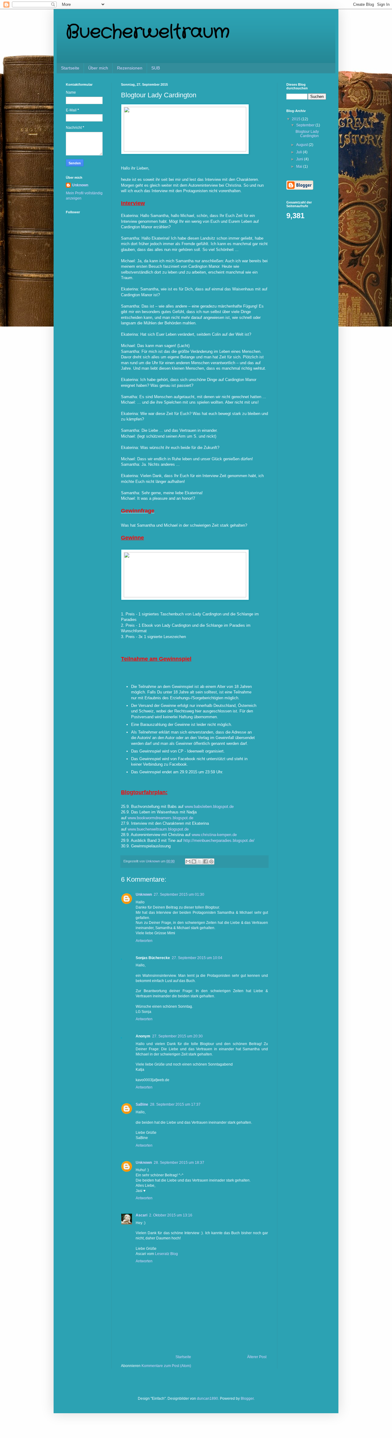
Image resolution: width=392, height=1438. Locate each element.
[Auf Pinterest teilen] (211, 861)
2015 (296, 119)
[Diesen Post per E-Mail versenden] (188, 861)
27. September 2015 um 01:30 (179, 894)
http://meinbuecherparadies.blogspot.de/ (218, 840)
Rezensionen (129, 67)
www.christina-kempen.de (214, 834)
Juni (300, 159)
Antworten (144, 941)
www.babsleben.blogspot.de (209, 806)
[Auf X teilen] (200, 861)
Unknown (144, 894)
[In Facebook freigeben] (205, 861)
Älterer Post (256, 1357)
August (302, 145)
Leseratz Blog (166, 1254)
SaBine (142, 1104)
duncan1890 (207, 1398)
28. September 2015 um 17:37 (175, 1104)
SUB (155, 67)
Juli (299, 152)
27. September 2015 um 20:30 (177, 1036)
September (305, 125)
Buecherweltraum (148, 32)
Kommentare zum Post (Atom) (166, 1366)
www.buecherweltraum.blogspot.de (158, 829)
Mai (299, 166)
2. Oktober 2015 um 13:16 (170, 1215)
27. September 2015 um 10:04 (197, 958)
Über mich (98, 67)
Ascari (141, 1215)
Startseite (70, 67)
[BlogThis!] (194, 861)
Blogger (247, 1398)
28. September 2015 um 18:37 (179, 1162)
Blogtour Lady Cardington (307, 133)
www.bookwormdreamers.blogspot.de (160, 818)
